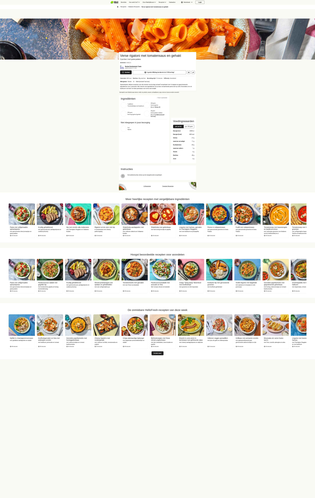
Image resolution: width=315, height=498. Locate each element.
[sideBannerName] (183, 105)
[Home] (118, 7)
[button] (187, 2)
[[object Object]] (188, 72)
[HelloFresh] (114, 2)
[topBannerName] (157, 14)
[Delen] (193, 72)
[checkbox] (120, 62)
